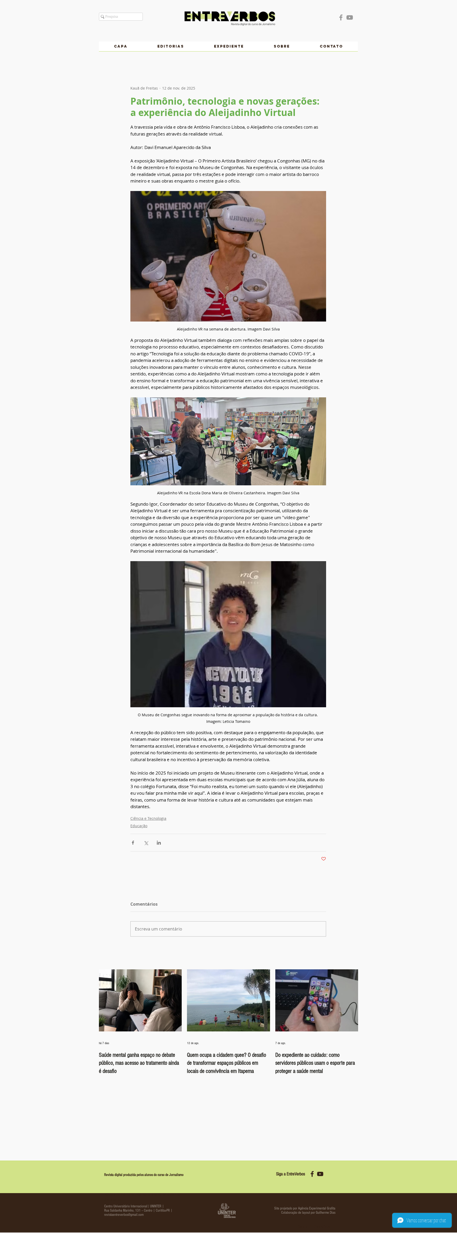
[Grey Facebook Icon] (341, 17)
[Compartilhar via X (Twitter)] (145, 842)
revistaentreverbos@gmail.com (124, 1215)
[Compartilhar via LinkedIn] (158, 842)
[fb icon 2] (312, 1174)
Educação (138, 825)
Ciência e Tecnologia (148, 818)
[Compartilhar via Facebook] (132, 842)
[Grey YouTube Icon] (350, 17)
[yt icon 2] (320, 1174)
